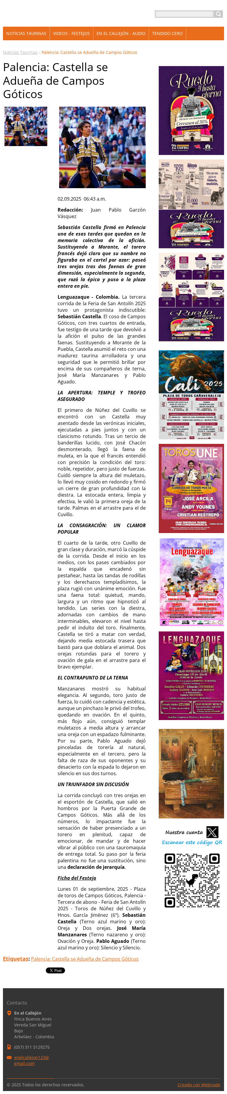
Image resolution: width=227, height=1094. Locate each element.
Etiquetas (15, 958)
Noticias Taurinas (20, 52)
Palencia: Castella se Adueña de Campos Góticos (85, 959)
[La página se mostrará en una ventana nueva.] (25, 144)
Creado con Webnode (199, 1084)
